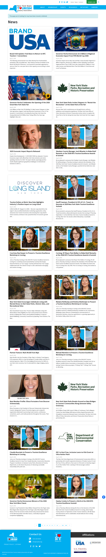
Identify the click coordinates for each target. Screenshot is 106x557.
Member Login (91, 2)
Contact (81, 2)
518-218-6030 (37, 539)
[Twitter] (67, 2)
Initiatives (84, 7)
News (76, 2)
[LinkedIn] (64, 2)
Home (72, 2)
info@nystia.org (37, 542)
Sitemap (18, 544)
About (42, 7)
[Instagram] (62, 2)
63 (63, 525)
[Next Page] (70, 525)
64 (66, 525)
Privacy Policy (9, 544)
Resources (73, 7)
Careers (94, 7)
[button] (98, 2)
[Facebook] (60, 2)
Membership (52, 7)
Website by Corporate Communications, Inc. (56, 553)
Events (63, 7)
